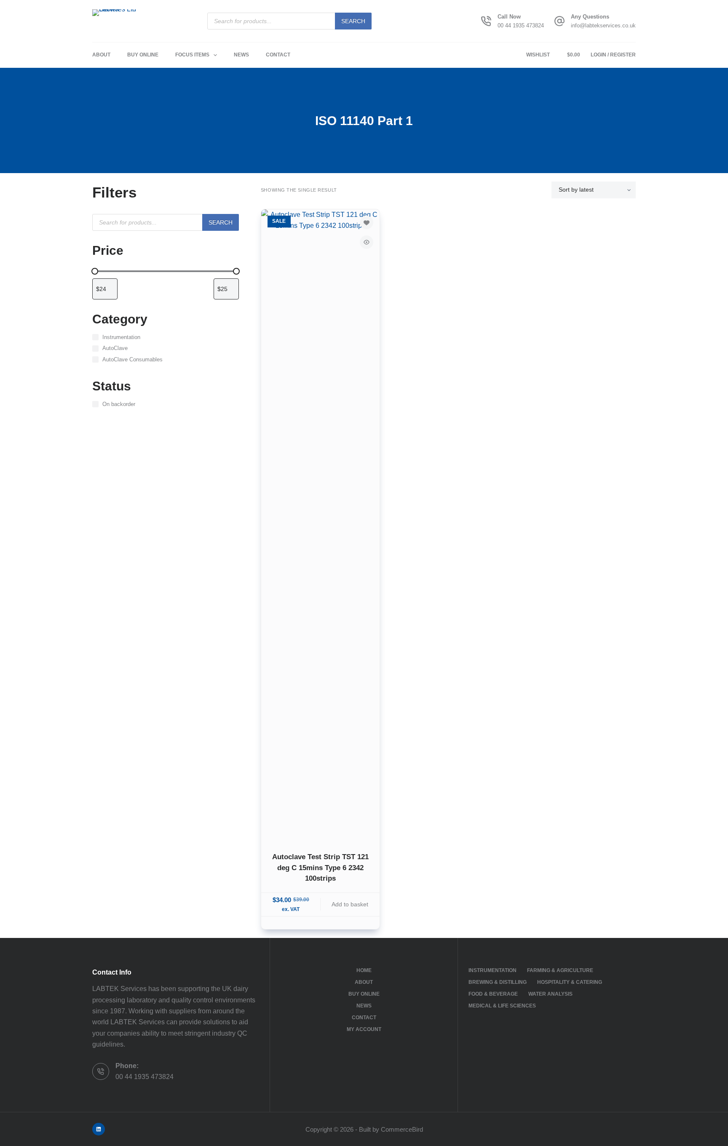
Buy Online (142, 55)
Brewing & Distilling (497, 982)
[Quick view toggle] (366, 242)
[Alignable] (98, 1129)
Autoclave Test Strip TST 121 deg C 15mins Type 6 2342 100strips (320, 867)
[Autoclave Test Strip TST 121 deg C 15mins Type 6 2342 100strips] (320, 525)
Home (364, 970)
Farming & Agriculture (560, 970)
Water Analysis (550, 994)
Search (353, 21)
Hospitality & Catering (569, 982)
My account (364, 1029)
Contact (278, 55)
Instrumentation (492, 970)
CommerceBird (402, 1129)
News (241, 55)
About (101, 55)
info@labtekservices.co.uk (603, 25)
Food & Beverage (493, 994)
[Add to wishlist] (366, 222)
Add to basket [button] (350, 904)
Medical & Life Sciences (502, 1006)
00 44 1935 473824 (521, 25)
